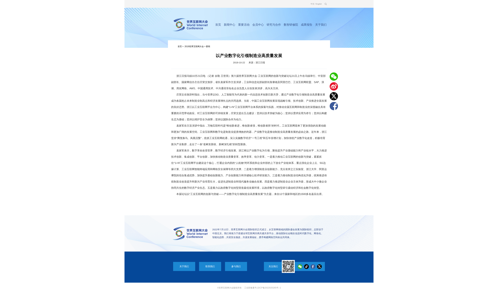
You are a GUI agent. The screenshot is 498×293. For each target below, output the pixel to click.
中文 (312, 4)
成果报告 (306, 24)
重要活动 (244, 24)
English (319, 4)
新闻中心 (229, 24)
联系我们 (210, 266)
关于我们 (321, 24)
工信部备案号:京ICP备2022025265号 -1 (262, 288)
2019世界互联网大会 (194, 46)
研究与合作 (274, 24)
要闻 (208, 46)
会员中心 (258, 24)
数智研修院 (291, 24)
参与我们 (236, 266)
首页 (218, 24)
